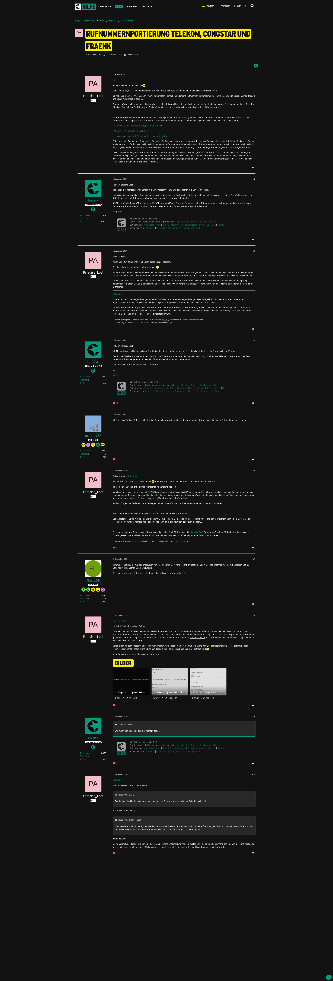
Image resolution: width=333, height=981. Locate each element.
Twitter (191, 391)
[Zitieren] (253, 168)
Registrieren (240, 5)
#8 (254, 615)
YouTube (187, 227)
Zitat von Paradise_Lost (129, 819)
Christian (133, 476)
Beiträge (84, 221)
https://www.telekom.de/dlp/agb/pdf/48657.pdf (136, 125)
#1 (254, 74)
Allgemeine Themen (153, 388)
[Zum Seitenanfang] (329, 977)
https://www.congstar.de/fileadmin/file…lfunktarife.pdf (139, 136)
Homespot (192, 224)
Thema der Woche (153, 391)
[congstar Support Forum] (85, 6)
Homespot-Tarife (197, 388)
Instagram (174, 227)
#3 (254, 251)
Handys (225, 388)
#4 (254, 340)
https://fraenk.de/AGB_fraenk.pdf (129, 130)
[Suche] (252, 6)
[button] (209, 6)
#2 (254, 179)
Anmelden (225, 5)
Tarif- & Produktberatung (174, 224)
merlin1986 (197, 532)
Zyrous (165, 319)
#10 (253, 774)
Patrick (118, 294)
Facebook (160, 227)
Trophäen (84, 218)
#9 (254, 716)
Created (148, 227)
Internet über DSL (207, 224)
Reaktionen (85, 215)
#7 (254, 559)
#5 (254, 414)
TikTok (197, 227)
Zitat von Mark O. (126, 724)
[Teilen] (256, 66)
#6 (254, 470)
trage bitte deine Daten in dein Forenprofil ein (196, 385)
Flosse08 (121, 621)
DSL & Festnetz (213, 388)
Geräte (220, 224)
